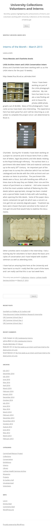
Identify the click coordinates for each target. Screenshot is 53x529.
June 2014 (6, 406)
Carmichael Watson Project (13, 453)
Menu (26, 26)
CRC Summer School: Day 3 (13, 317)
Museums (6, 474)
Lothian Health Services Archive (14, 471)
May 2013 (6, 433)
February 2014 (8, 415)
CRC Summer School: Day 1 (13, 323)
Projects (6, 477)
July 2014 (6, 403)
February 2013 (8, 439)
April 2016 (6, 385)
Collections (25, 277)
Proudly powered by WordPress (13, 524)
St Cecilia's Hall (8, 480)
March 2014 (7, 412)
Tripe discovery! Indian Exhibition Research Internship (22, 314)
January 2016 (7, 394)
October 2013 (8, 424)
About (20, 344)
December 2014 (8, 397)
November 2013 (9, 421)
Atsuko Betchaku (9, 344)
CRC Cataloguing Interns (24, 338)
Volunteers (7, 486)
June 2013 (6, 430)
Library (5, 468)
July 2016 (6, 376)
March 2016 (7, 388)
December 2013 (8, 418)
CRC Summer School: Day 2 (13, 320)
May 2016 (6, 382)
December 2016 (8, 373)
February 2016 (8, 391)
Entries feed (7, 504)
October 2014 (8, 400)
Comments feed (9, 507)
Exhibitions (7, 462)
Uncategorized (8, 483)
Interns (32, 277)
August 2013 (7, 427)
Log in (5, 501)
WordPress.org (8, 510)
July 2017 (6, 370)
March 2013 (7, 436)
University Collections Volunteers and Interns (26, 7)
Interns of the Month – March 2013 (22, 46)
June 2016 (6, 379)
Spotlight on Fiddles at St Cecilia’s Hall (16, 311)
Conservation (8, 459)
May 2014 (6, 409)
